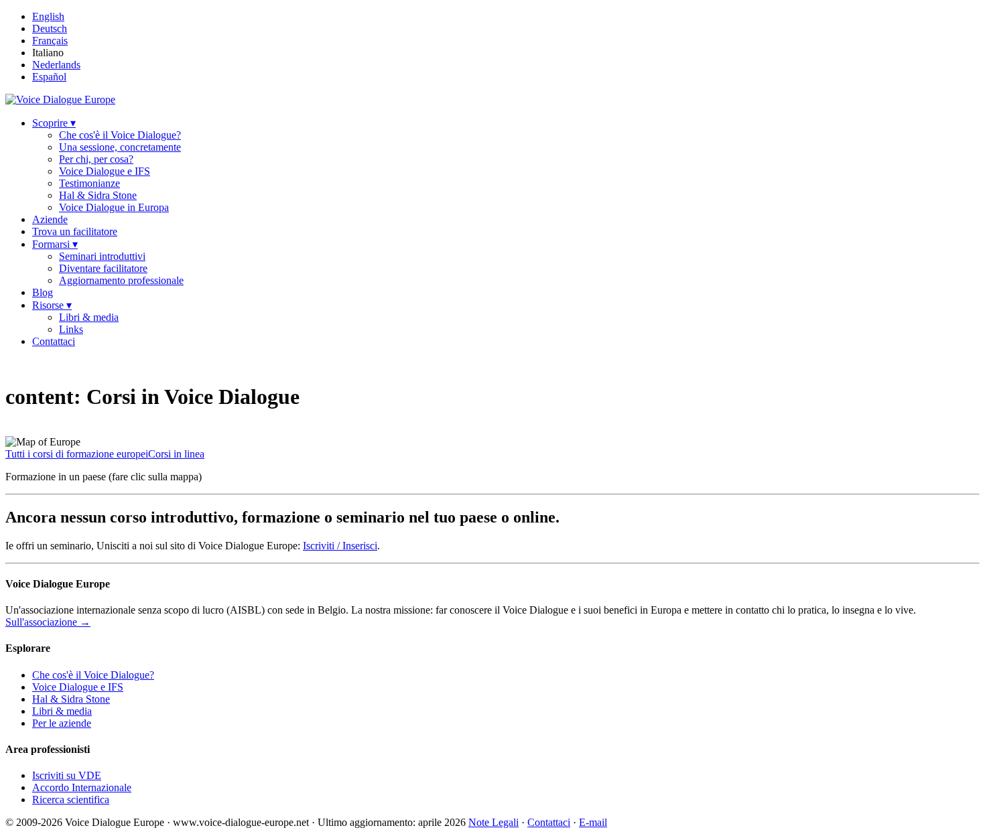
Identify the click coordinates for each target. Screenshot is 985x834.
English (48, 16)
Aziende (50, 219)
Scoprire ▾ (54, 123)
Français (50, 40)
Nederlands (56, 64)
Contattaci (53, 341)
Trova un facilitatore (74, 231)
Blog (42, 292)
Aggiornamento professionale (121, 280)
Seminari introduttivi (102, 256)
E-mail (593, 822)
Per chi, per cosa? (96, 159)
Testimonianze (89, 183)
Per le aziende (61, 723)
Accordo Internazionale (81, 787)
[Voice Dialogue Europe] (60, 99)
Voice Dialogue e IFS (104, 171)
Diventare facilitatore (103, 268)
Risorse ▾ (52, 305)
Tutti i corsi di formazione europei (76, 454)
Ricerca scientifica (70, 799)
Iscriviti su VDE (66, 775)
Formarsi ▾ (55, 244)
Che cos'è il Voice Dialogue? (120, 135)
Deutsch (49, 28)
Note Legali (493, 822)
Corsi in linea (176, 454)
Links (71, 329)
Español (49, 76)
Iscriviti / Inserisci (340, 545)
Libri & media (89, 317)
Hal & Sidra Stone (98, 195)
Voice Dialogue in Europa (114, 207)
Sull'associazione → (47, 622)
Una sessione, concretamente (120, 147)
